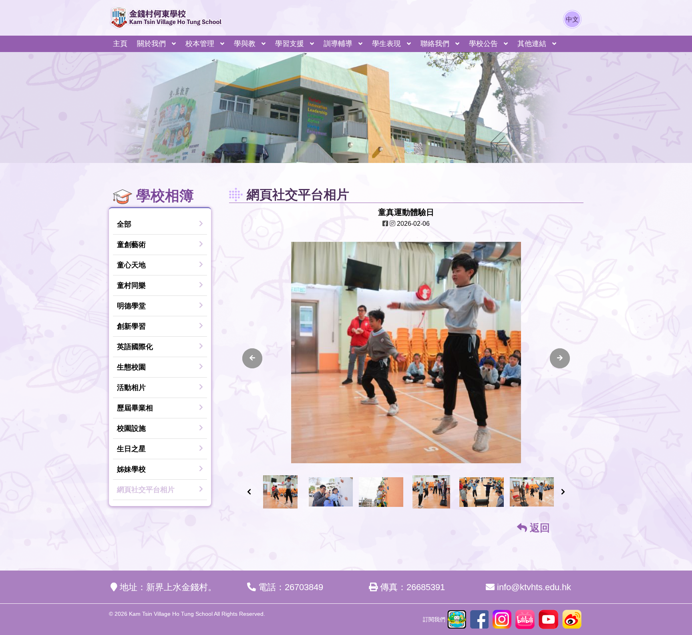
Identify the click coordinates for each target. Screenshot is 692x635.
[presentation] (252, 358)
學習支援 (289, 44)
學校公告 (483, 44)
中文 (572, 19)
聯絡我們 (434, 44)
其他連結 (531, 44)
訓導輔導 (338, 44)
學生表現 (386, 44)
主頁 (120, 44)
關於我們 (151, 44)
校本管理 (199, 44)
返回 (538, 527)
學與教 (244, 44)
